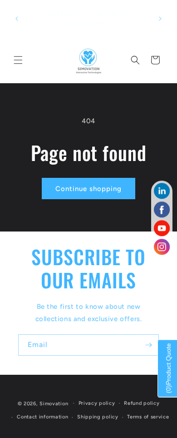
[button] (18, 60)
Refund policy (141, 403)
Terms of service (148, 417)
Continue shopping (88, 189)
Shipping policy (97, 417)
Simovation (53, 403)
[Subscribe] (148, 345)
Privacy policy (97, 403)
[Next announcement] (160, 19)
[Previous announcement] (17, 19)
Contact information (42, 417)
